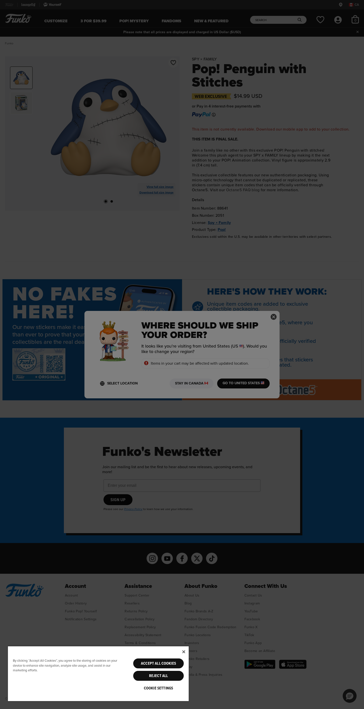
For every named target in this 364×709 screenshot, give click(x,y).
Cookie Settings (158, 688)
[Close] (183, 651)
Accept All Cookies (158, 663)
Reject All (158, 675)
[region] (98, 673)
